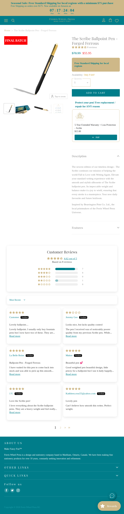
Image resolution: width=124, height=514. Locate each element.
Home (7, 30)
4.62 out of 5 (70, 258)
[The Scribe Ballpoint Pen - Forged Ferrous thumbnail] (9, 108)
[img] (16, 312)
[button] (79, 47)
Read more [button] (14, 336)
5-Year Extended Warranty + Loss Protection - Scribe (95, 126)
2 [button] (60, 427)
